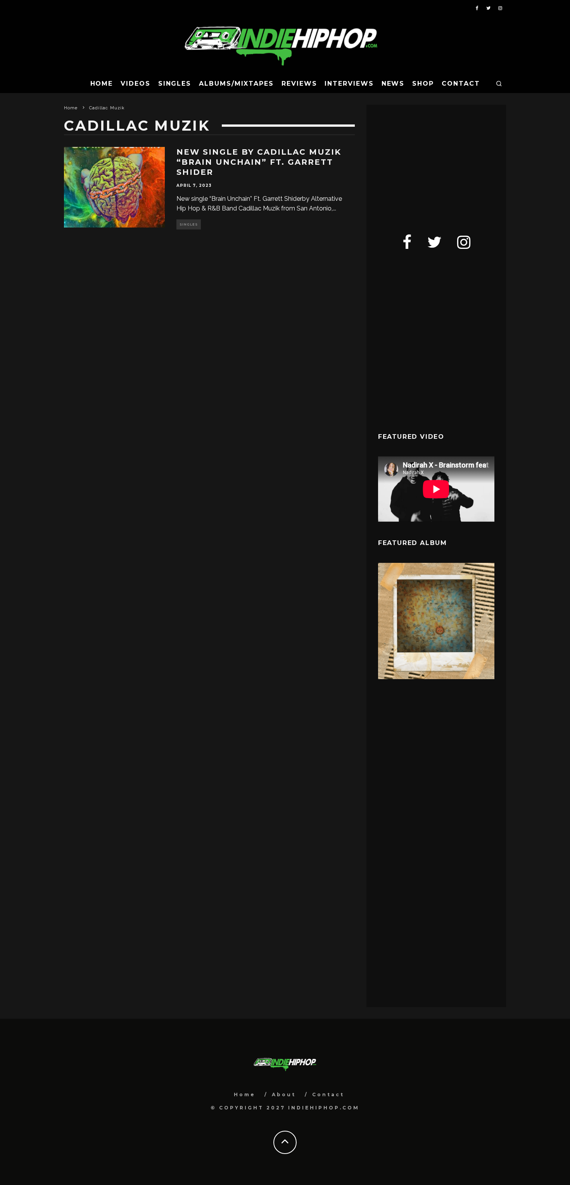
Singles (174, 83)
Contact (461, 83)
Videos (135, 83)
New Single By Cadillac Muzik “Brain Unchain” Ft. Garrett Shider (258, 162)
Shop (423, 83)
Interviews (349, 83)
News (393, 83)
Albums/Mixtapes (236, 83)
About (284, 1094)
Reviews (299, 83)
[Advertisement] (436, 164)
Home (101, 83)
